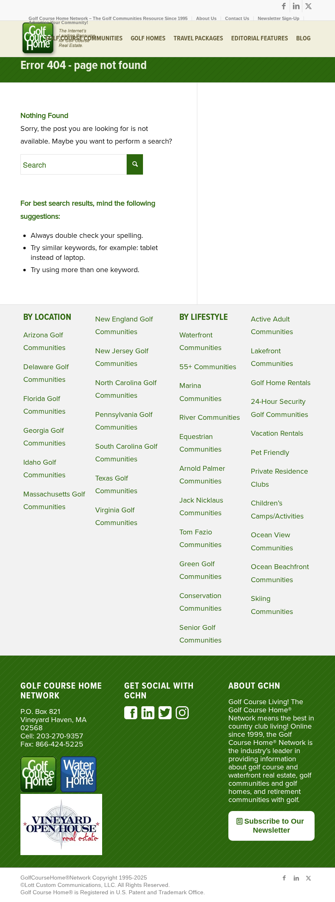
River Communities (209, 417)
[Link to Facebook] (284, 6)
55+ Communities (207, 366)
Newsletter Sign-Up (278, 18)
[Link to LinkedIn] (296, 6)
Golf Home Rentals (280, 382)
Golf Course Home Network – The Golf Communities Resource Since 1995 (108, 18)
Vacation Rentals (277, 433)
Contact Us (237, 18)
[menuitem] (108, 18)
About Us (206, 18)
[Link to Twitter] (308, 6)
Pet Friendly (270, 452)
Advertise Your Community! (58, 22)
